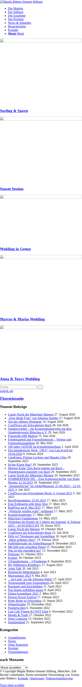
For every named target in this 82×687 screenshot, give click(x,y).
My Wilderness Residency (24, 565)
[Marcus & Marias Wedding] (41, 258)
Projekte (13, 648)
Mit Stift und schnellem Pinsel (27, 547)
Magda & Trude (18, 615)
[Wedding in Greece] (41, 197)
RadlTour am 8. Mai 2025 (24, 507)
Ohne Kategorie (18, 644)
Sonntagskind (16, 622)
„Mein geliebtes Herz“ (22, 540)
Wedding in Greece (15, 249)
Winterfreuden (17, 604)
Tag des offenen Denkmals (25, 421)
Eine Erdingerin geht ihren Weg (28, 504)
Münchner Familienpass (23, 518)
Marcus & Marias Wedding (22, 319)
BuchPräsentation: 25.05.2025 (27, 500)
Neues (12, 641)
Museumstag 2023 (19, 575)
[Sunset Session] (41, 119)
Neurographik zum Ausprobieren (28, 583)
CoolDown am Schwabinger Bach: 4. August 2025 (40, 493)
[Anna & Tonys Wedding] (41, 328)
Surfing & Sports (14, 111)
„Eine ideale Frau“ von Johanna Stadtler (33, 418)
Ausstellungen (17, 637)
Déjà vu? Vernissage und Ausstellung (31, 536)
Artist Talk (14, 568)
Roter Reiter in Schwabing (24, 600)
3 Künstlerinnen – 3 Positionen (27, 561)
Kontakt (23, 678)
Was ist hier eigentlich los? (24, 550)
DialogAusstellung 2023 (23, 593)
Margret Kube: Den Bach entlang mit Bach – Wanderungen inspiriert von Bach (36, 469)
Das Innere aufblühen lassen (25, 590)
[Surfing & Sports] (41, 41)
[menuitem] (45, 8)
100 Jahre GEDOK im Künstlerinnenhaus (34, 446)
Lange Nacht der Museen (24, 529)
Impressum (37, 678)
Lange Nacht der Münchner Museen (31, 414)
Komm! (13, 557)
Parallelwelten (17, 608)
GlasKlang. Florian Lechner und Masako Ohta (37, 457)
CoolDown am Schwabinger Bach (29, 425)
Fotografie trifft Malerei (22, 436)
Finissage (14, 554)
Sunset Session (11, 189)
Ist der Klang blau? (20, 464)
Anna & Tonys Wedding (20, 379)
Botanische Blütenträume (24, 572)
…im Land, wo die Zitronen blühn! (30, 579)
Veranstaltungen (18, 652)
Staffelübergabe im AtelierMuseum (30, 543)
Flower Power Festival (22, 597)
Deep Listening (17, 618)
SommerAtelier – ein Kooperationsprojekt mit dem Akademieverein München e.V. (39, 430)
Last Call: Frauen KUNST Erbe (28, 611)
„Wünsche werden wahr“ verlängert (30, 511)
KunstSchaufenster (20, 514)
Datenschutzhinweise (59, 678)
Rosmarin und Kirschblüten (25, 586)
